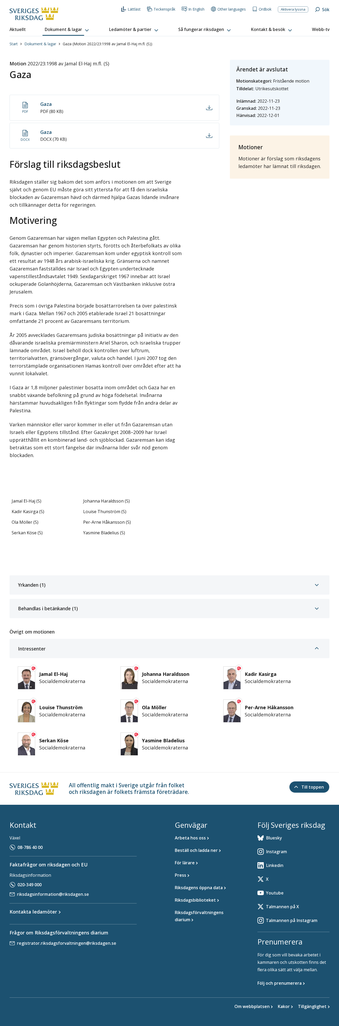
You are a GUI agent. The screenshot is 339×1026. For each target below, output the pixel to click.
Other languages (231, 9)
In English (196, 9)
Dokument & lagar (40, 43)
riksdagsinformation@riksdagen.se (53, 894)
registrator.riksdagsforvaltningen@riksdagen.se (66, 943)
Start (14, 43)
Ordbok (265, 9)
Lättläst (134, 9)
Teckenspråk (164, 9)
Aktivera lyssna (293, 9)
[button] (67, 29)
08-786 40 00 (30, 847)
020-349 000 (29, 885)
